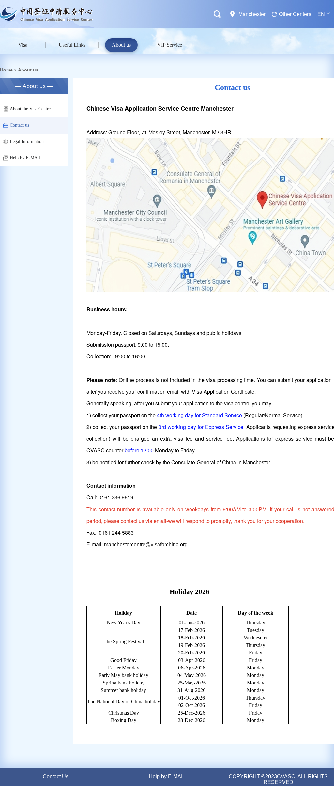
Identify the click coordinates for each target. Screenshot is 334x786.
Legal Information (27, 141)
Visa (22, 45)
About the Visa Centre (30, 108)
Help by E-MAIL (26, 157)
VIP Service (169, 45)
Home (6, 69)
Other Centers (295, 14)
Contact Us (55, 776)
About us (121, 45)
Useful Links (72, 45)
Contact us (19, 125)
